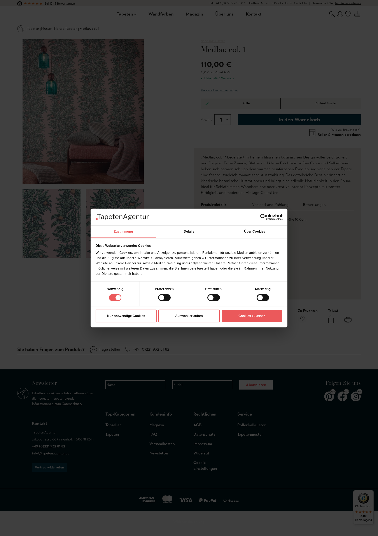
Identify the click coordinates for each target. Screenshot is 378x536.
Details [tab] (189, 231)
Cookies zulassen (251, 316)
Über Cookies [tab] (254, 231)
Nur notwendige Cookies (126, 316)
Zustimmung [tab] (123, 231)
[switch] (164, 297)
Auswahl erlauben (189, 316)
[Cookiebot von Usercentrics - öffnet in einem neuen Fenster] (263, 217)
